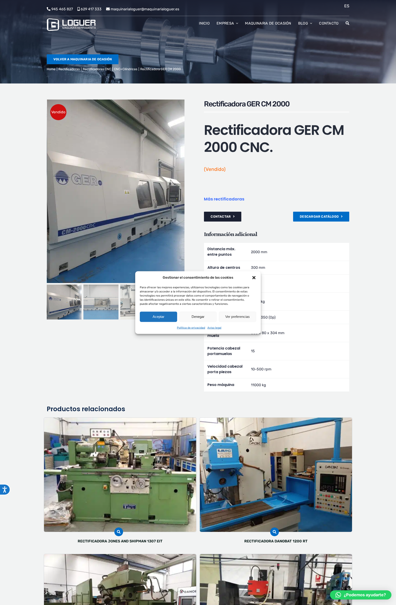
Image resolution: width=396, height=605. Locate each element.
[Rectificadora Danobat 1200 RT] (276, 421)
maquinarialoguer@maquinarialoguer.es (145, 9)
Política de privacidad (191, 327)
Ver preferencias (237, 317)
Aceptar (158, 317)
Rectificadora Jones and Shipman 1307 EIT (120, 541)
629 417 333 (91, 9)
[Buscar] (347, 23)
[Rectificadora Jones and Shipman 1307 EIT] (120, 421)
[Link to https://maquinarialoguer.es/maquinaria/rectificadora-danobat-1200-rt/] (274, 531)
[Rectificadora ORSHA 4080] (276, 557)
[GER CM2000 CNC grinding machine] (119, 191)
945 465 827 (62, 9)
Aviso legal (214, 327)
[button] (254, 277)
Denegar (198, 317)
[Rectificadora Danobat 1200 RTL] (120, 557)
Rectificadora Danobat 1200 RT (276, 541)
